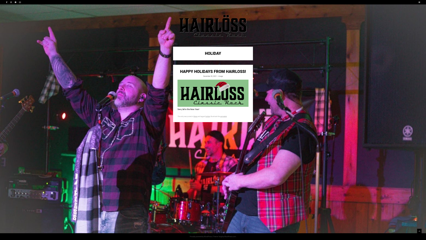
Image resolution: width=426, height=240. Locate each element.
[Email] (20, 2)
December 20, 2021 (210, 76)
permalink (223, 116)
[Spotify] (15, 2)
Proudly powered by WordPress (201, 236)
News (195, 116)
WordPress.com (230, 236)
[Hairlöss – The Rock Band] (213, 25)
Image (221, 76)
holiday (207, 116)
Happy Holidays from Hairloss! (213, 71)
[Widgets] (419, 231)
